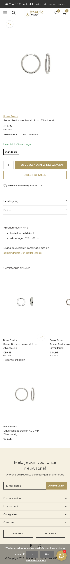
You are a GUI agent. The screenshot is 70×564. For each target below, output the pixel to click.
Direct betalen (35, 175)
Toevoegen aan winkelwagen (41, 164)
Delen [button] (7, 210)
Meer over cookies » (36, 560)
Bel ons (18, 533)
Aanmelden (56, 485)
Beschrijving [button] (10, 201)
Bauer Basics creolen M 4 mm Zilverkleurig (20, 346)
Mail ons (50, 533)
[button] (5, 13)
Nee (47, 554)
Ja (32, 554)
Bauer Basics (10, 116)
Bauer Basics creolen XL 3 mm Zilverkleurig (21, 432)
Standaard (11, 151)
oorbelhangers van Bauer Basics (22, 252)
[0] (64, 13)
